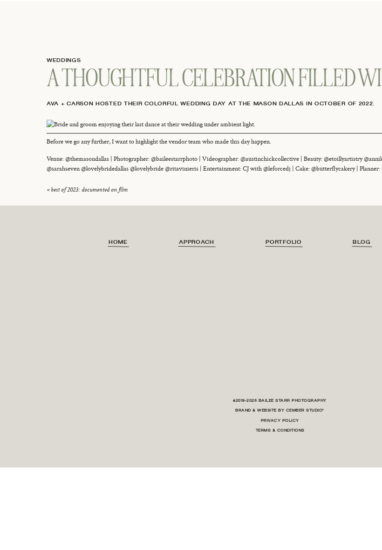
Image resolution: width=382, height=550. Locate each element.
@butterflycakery (333, 168)
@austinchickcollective (269, 159)
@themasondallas (87, 159)
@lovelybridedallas (105, 168)
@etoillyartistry (343, 159)
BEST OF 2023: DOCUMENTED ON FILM (89, 189)
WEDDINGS (64, 60)
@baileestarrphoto (174, 159)
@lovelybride (147, 168)
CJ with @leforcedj (267, 168)
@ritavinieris (181, 168)
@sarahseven (63, 168)
